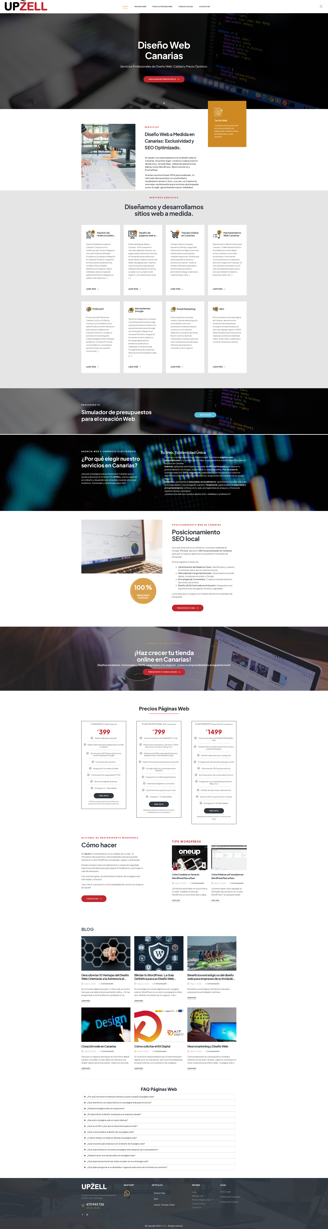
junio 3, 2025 (90, 984)
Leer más (91, 289)
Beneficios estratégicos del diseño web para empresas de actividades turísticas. (210, 978)
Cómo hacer (99, 845)
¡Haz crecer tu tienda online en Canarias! (164, 656)
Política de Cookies (229, 1201)
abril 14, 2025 (143, 1051)
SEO (221, 308)
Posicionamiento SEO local (196, 535)
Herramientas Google (142, 310)
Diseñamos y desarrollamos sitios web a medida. (164, 210)
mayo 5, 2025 (143, 984)
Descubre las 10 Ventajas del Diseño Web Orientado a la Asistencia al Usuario (105, 978)
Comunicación (198, 883)
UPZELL (117, 477)
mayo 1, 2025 (196, 984)
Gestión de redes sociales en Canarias (105, 235)
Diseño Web (159, 1193)
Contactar (196, 1207)
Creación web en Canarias (98, 1046)
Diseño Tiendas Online (164, 1204)
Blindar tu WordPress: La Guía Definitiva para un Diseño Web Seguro (154, 978)
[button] (204, 1196)
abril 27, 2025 (181, 883)
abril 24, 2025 (90, 1051)
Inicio (194, 1192)
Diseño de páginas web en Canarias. (148, 235)
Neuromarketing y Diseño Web (207, 1046)
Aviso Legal (225, 1191)
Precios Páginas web (201, 1199)
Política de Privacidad (230, 1196)
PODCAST (98, 308)
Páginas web (197, 1196)
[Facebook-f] (82, 1214)
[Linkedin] (87, 1214)
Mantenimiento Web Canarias (232, 234)
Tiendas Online (198, 1203)
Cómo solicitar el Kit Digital (152, 1046)
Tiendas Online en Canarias (190, 234)
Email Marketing (186, 308)
